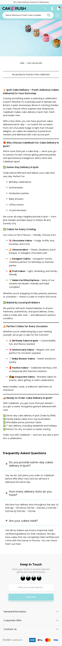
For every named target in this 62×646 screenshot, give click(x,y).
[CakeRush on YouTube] (28, 578)
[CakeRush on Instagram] (33, 578)
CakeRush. (17, 639)
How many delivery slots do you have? (30, 493)
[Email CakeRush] (39, 578)
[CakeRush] (14, 10)
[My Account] (52, 8)
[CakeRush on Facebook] (23, 578)
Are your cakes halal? (23, 521)
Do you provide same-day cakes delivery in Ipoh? (31, 464)
